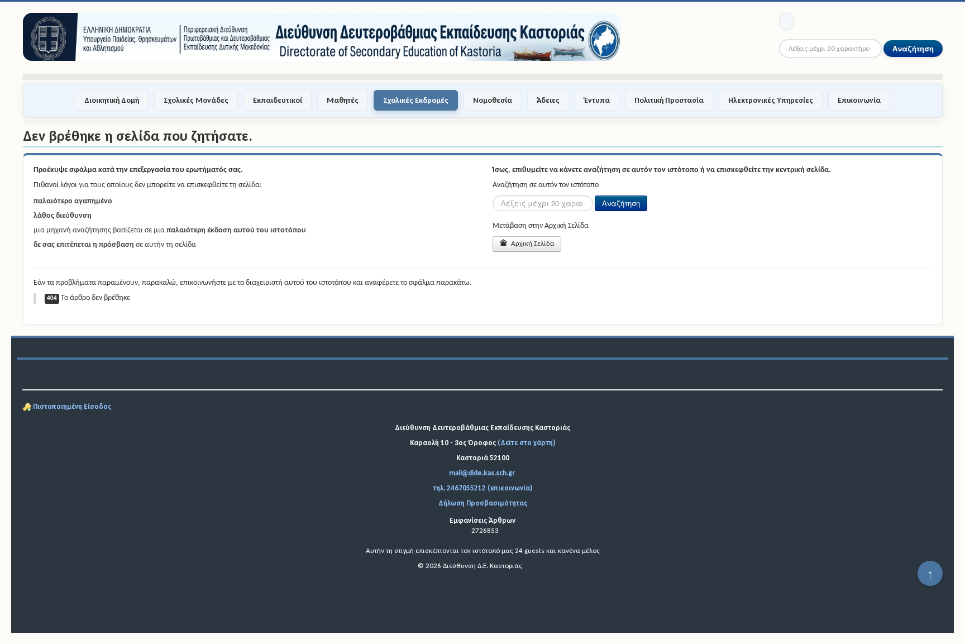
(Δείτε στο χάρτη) (526, 442)
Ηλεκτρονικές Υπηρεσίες (770, 100)
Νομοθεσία (492, 100)
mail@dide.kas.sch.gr (482, 473)
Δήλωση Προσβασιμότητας (482, 503)
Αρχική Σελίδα (531, 243)
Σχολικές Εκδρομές (415, 100)
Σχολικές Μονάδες (196, 100)
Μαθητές (343, 100)
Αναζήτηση (913, 48)
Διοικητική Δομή (111, 100)
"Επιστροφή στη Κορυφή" (930, 577)
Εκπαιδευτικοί (277, 100)
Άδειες (548, 100)
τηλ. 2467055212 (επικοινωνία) (482, 488)
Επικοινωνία (859, 100)
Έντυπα (597, 100)
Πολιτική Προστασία (669, 100)
